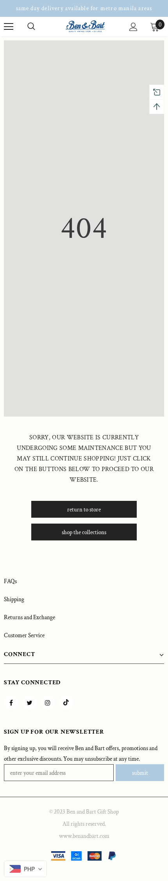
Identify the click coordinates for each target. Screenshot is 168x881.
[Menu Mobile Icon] (8, 26)
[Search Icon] (31, 27)
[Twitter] (29, 703)
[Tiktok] (66, 703)
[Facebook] (11, 703)
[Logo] (85, 26)
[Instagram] (48, 703)
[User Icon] (133, 27)
